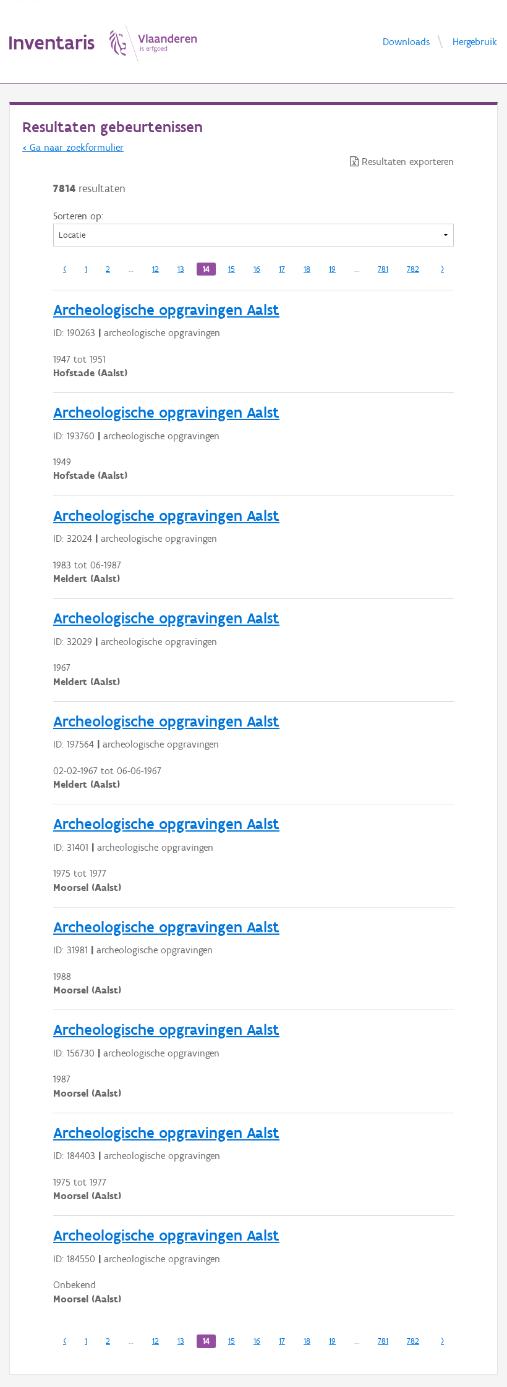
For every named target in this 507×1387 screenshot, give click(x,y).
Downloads (406, 41)
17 (282, 269)
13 (180, 269)
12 (155, 269)
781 (383, 269)
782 (413, 269)
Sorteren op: (78, 216)
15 (231, 269)
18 (307, 269)
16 (257, 269)
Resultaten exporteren (406, 161)
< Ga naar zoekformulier (73, 147)
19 (332, 269)
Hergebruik (475, 41)
